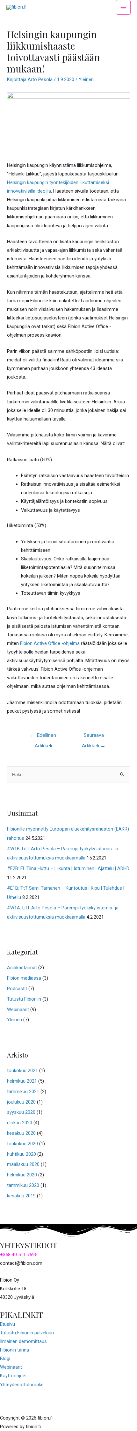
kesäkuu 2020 (21, 1133)
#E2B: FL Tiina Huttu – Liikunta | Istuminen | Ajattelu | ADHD (68, 868)
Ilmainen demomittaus (23, 1341)
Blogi (5, 1358)
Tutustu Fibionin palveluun (27, 1333)
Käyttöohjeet (13, 1376)
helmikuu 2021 (22, 1081)
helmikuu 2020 (22, 1175)
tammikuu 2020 (23, 1185)
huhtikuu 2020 (21, 1154)
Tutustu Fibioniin (24, 999)
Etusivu (7, 1324)
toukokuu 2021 (22, 1070)
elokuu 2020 (19, 1123)
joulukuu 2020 (21, 1102)
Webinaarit (18, 1009)
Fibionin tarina (14, 1350)
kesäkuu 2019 (21, 1196)
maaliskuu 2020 (23, 1164)
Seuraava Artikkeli (93, 737)
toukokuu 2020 (22, 1144)
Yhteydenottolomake (22, 1384)
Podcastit (17, 988)
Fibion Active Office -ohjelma (50, 643)
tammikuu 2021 (23, 1091)
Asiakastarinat (22, 967)
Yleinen (86, 79)
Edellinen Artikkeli (43, 737)
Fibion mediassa (24, 978)
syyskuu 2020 (21, 1112)
